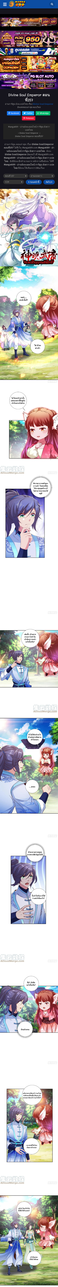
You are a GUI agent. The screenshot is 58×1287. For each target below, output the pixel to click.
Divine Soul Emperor (43, 104)
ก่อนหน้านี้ (34, 182)
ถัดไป (48, 182)
